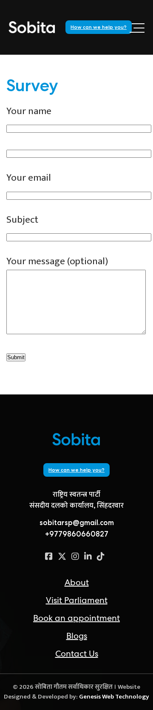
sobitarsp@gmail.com (77, 522)
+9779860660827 (76, 534)
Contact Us (76, 653)
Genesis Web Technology (114, 696)
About (77, 582)
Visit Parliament (77, 600)
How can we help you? (99, 27)
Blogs (76, 635)
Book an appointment (76, 617)
